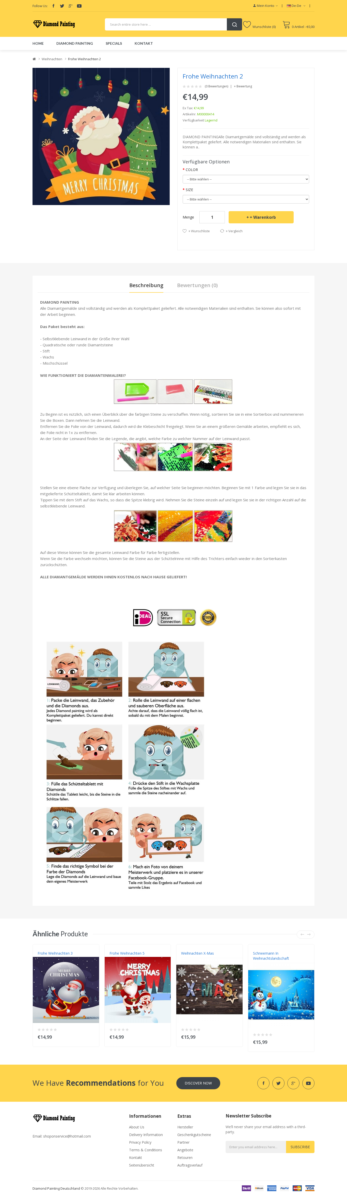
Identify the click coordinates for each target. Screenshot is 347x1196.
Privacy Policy (140, 1142)
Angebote (185, 1149)
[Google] (70, 6)
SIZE (189, 189)
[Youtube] (79, 6)
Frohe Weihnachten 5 (127, 953)
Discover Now (198, 1083)
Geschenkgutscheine (194, 1134)
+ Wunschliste (199, 231)
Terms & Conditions (145, 1149)
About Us (136, 1127)
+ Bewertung (243, 86)
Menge (188, 217)
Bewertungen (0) (197, 285)
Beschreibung (146, 285)
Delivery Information (146, 1134)
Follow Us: (40, 6)
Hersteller (185, 1127)
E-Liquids (145, 52)
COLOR (192, 169)
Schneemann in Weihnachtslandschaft (271, 956)
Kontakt (135, 1157)
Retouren (185, 1157)
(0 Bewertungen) (216, 86)
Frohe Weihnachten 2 (84, 59)
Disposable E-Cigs (167, 52)
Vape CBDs (115, 52)
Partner (183, 1142)
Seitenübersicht (141, 1165)
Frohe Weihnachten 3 (55, 953)
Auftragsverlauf (189, 1165)
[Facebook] (53, 6)
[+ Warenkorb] (92, 1036)
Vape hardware (79, 52)
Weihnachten (52, 59)
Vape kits (98, 52)
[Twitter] (62, 6)
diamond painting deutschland (56, 1188)
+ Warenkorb (263, 217)
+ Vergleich (234, 231)
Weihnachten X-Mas (197, 953)
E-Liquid (60, 52)
